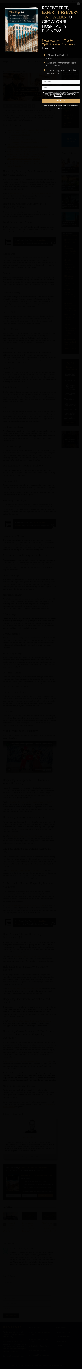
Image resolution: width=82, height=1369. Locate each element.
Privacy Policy (58, 96)
